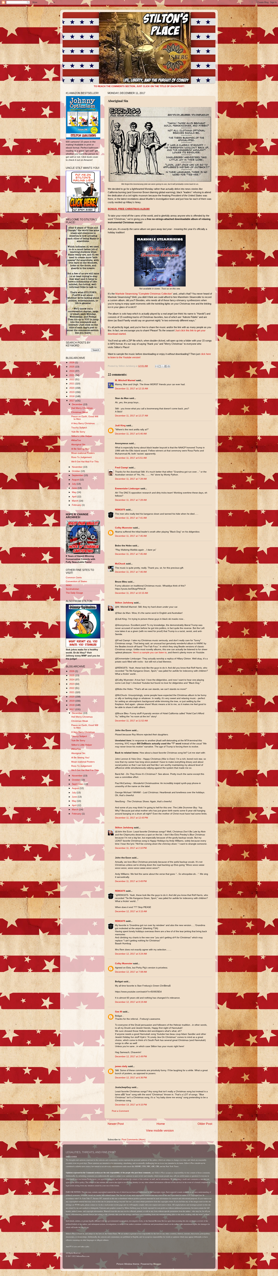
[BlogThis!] (159, 366)
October (76, 471)
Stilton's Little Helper (81, 436)
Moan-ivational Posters (83, 453)
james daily (121, 1066)
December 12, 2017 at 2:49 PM (131, 1056)
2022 (72, 379)
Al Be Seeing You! (80, 449)
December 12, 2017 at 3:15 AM (131, 911)
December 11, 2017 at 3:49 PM (131, 881)
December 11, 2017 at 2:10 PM (131, 848)
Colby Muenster (123, 528)
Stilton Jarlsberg (124, 602)
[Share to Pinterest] (168, 366)
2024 (72, 371)
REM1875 (120, 509)
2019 (72, 392)
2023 (72, 375)
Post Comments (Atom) (133, 1139)
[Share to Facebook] (165, 366)
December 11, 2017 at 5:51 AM (131, 458)
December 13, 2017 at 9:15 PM (131, 1105)
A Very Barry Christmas (83, 423)
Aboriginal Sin (78, 444)
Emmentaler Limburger (127, 488)
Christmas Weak (79, 412)
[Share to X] (162, 366)
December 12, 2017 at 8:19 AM (131, 1002)
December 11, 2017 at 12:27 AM (131, 415)
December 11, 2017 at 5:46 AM (131, 434)
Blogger (157, 1264)
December (77, 404)
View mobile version (160, 1130)
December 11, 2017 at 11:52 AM (131, 720)
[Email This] (156, 366)
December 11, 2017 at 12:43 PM (131, 818)
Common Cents (74, 577)
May (74, 492)
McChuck (120, 563)
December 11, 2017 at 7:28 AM (131, 479)
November (77, 467)
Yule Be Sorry (78, 432)
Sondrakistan (72, 589)
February (77, 505)
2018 (72, 396)
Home (161, 1123)
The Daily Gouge (74, 593)
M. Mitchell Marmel (125, 380)
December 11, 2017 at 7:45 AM (131, 536)
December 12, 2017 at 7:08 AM (131, 972)
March (75, 501)
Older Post (205, 1123)
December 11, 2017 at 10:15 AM (131, 593)
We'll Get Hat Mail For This (85, 461)
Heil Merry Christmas (82, 408)
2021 (72, 383)
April (74, 496)
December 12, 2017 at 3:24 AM (131, 954)
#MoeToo (76, 440)
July (74, 484)
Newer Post (116, 1123)
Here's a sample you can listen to (149, 652)
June (75, 488)
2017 (72, 400)
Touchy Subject (79, 427)
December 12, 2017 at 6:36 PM (131, 1077)
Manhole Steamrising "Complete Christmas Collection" (143, 293)
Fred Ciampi (121, 467)
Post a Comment (120, 1111)
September (78, 475)
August (76, 479)
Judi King (120, 425)
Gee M (118, 1011)
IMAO (69, 585)
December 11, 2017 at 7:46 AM (131, 572)
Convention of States (76, 581)
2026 (72, 362)
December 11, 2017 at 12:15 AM (131, 388)
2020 (72, 388)
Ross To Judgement (81, 457)
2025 (72, 366)
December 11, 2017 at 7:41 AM (131, 518)
